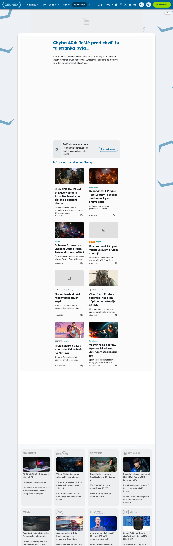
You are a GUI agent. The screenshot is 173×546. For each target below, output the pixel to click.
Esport (98, 242)
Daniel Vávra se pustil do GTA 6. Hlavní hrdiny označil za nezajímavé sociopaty (36, 491)
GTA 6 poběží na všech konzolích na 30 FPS (100, 486)
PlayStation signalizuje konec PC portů (100, 495)
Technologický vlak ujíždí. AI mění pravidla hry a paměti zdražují (69, 485)
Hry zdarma (93, 341)
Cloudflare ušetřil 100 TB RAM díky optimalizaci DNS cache (68, 496)
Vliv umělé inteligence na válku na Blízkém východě (68, 475)
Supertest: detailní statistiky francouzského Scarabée (36, 534)
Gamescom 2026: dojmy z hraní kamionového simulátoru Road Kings (68, 536)
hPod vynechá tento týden (34, 482)
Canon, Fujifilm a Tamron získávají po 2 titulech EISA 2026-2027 (135, 536)
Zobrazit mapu (108, 149)
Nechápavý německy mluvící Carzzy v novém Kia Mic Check (136, 488)
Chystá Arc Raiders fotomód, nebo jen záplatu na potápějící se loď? (102, 300)
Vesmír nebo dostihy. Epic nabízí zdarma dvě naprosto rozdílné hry (103, 350)
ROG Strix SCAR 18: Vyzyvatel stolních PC (36, 475)
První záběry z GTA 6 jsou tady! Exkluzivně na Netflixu (68, 349)
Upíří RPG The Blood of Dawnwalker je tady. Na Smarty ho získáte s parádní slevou (68, 196)
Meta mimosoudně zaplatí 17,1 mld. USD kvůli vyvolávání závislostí (102, 536)
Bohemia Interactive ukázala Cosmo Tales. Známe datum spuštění (69, 249)
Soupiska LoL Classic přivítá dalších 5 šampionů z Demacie (136, 499)
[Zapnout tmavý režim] (148, 4)
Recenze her (94, 187)
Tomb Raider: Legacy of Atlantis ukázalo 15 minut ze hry (102, 477)
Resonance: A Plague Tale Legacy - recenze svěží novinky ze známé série (103, 196)
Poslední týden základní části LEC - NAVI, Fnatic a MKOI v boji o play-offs (136, 477)
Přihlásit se (162, 5)
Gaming (57, 241)
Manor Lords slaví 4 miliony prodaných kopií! (67, 298)
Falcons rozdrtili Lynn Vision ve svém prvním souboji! (103, 250)
